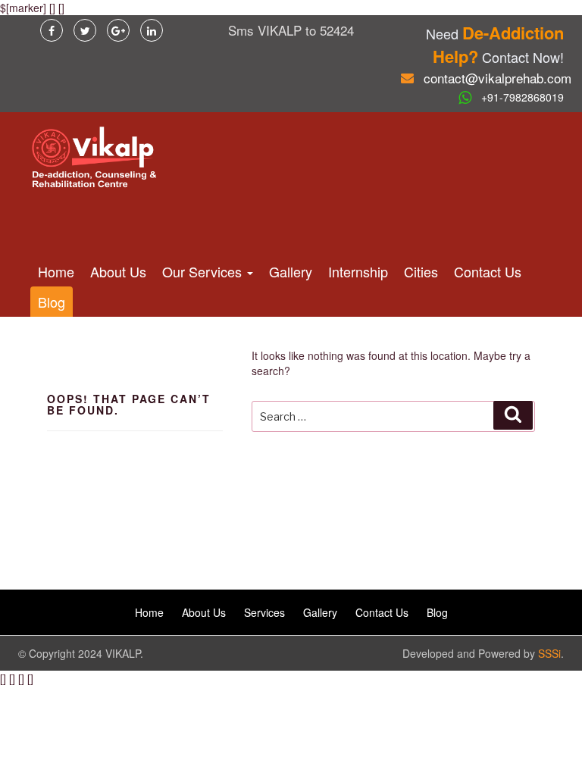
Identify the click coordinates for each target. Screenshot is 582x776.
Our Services (204, 271)
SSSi (549, 653)
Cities (421, 271)
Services (264, 612)
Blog (51, 301)
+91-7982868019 (522, 97)
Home (56, 271)
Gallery (290, 271)
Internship (358, 271)
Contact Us (487, 271)
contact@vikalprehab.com (497, 77)
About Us (118, 271)
